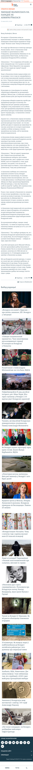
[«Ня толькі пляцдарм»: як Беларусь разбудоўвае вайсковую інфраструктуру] (16, 716)
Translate (26, 1)
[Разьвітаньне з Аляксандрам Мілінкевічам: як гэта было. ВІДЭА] (16, 357)
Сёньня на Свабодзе (8, 9)
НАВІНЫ (7, 768)
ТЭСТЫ (17, 768)
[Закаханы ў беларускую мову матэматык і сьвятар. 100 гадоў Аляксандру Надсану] (16, 690)
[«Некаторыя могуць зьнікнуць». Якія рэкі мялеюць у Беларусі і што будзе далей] (16, 463)
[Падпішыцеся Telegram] (28, 742)
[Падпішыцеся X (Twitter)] (9, 742)
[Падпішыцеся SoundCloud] (21, 742)
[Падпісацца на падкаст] (17, 742)
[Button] (18, 25)
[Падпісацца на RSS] (2, 746)
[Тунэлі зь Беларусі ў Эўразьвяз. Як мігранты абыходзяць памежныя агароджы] (16, 605)
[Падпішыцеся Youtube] (13, 742)
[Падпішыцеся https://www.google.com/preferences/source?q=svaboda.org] (2, 742)
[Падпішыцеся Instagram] (24, 742)
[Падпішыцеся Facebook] (6, 742)
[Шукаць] (26, 768)
